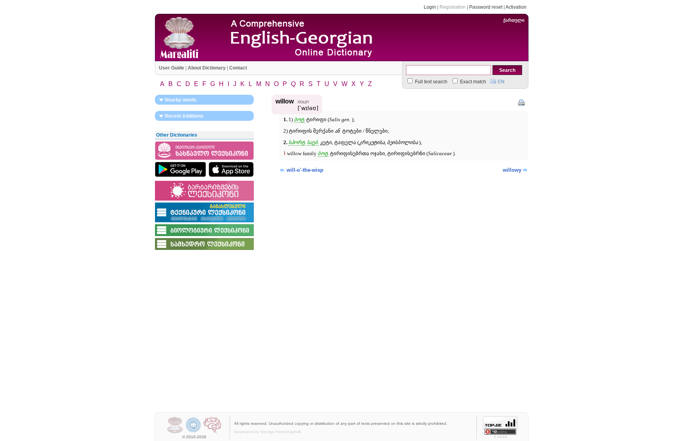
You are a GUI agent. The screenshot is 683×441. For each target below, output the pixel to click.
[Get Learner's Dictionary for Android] (180, 169)
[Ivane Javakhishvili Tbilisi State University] (193, 432)
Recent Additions (184, 116)
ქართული (514, 20)
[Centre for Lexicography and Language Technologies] (212, 432)
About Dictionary (207, 68)
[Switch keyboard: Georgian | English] (497, 80)
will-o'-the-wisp (305, 170)
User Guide (171, 68)
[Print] (521, 102)
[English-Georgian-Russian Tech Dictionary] (204, 222)
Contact (238, 68)
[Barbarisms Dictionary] (204, 201)
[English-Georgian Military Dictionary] (204, 250)
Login (430, 7)
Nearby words (180, 100)
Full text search (430, 81)
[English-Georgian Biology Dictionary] (204, 236)
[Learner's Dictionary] (204, 160)
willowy (512, 170)
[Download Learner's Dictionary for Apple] (231, 169)
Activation (516, 7)
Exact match (472, 81)
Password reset (485, 7)
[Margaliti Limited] (174, 432)
